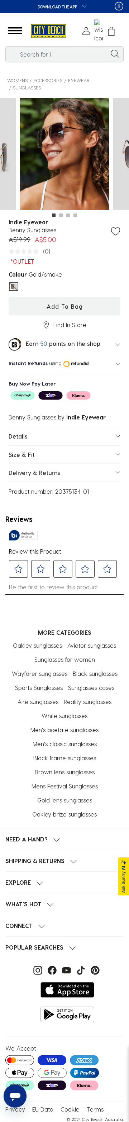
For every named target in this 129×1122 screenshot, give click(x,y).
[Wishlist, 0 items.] (98, 31)
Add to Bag (65, 306)
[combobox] (64, 54)
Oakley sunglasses (37, 645)
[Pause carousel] (119, 6)
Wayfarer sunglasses (39, 673)
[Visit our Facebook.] (51, 969)
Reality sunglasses (87, 701)
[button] (15, 31)
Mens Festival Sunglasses (65, 786)
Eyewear (79, 80)
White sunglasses (64, 715)
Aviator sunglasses (91, 645)
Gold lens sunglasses (64, 800)
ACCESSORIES (47, 80)
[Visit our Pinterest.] (93, 969)
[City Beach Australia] (48, 31)
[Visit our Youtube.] (65, 969)
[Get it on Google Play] (67, 1014)
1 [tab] (54, 215)
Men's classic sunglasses (65, 743)
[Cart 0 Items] (111, 31)
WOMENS (17, 80)
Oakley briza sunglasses (64, 814)
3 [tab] (68, 215)
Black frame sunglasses (64, 757)
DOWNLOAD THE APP (58, 6)
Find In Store (69, 324)
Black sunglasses (95, 673)
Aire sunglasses (38, 701)
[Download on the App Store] (67, 990)
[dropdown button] (82, 7)
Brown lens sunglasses (65, 772)
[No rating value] (25, 251)
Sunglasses (27, 87)
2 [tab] (61, 215)
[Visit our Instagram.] (37, 969)
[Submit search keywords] (115, 53)
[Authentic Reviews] (23, 535)
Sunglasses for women (64, 659)
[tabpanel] (64, 155)
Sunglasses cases (91, 687)
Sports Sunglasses (39, 687)
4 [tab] (75, 215)
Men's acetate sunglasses (64, 729)
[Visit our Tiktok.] (80, 969)
